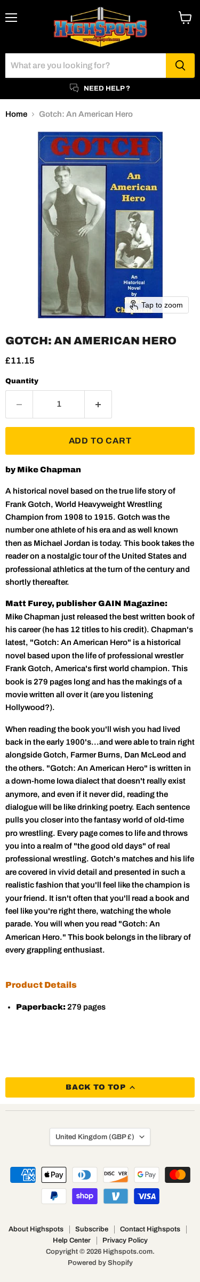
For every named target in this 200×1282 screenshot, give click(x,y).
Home (16, 114)
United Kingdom (94, 1137)
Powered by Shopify (100, 1263)
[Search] (180, 65)
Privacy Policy (125, 1240)
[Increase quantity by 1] (98, 404)
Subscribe (91, 1229)
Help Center (72, 1240)
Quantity (21, 381)
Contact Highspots (150, 1229)
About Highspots (36, 1229)
